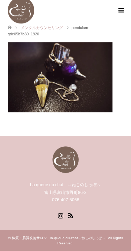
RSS (70, 215)
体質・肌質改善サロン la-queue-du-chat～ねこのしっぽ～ (59, 238)
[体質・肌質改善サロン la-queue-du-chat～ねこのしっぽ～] (65, 170)
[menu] (120, 10)
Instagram (60, 215)
